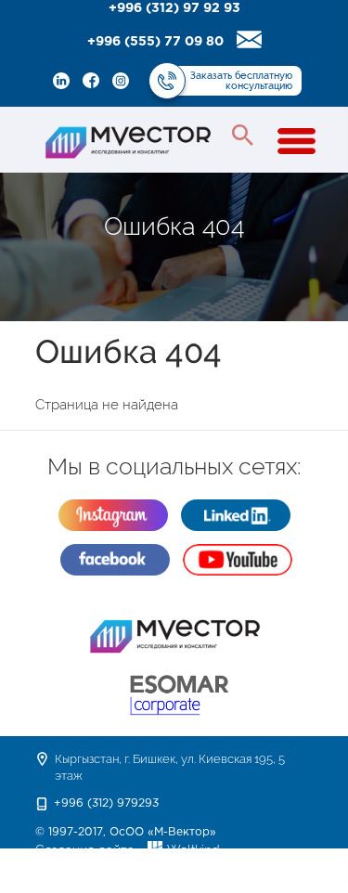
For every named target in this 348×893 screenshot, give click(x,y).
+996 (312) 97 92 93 (174, 8)
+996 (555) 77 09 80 (155, 41)
